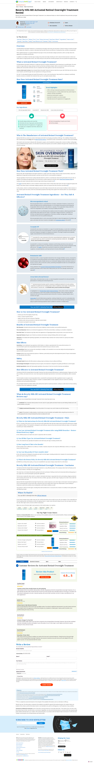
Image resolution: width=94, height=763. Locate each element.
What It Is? (25, 39)
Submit (40, 723)
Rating (30, 39)
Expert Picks (58, 1)
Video (59, 561)
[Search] (76, 2)
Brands (44, 1)
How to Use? (70, 39)
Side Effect (25, 41)
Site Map (17, 751)
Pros (34, 39)
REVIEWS (65, 1)
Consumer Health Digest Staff (31, 21)
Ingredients (63, 39)
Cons (38, 39)
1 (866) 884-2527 (26, 755)
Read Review (55, 531)
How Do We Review (19, 744)
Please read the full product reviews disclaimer (53, 556)
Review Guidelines (37, 678)
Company (71, 1)
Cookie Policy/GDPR (19, 750)
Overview (19, 39)
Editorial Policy (22, 734)
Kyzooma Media (69, 760)
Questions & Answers (34, 561)
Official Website (58, 307)
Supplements (51, 1)
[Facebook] (59, 752)
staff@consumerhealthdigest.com (21, 754)
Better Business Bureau (40, 139)
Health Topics (37, 1)
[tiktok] (70, 752)
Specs (66, 22)
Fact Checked (28, 27)
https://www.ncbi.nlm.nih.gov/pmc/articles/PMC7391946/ (52, 695)
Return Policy (18, 748)
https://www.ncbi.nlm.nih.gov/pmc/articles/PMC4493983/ (40, 696)
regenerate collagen (60, 220)
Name (18, 656)
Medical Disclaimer (49, 746)
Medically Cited (21, 27)
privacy (28, 728)
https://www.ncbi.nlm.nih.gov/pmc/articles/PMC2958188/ (36, 698)
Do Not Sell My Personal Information (44, 752)
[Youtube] (61, 752)
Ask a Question (53, 25)
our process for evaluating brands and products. (57, 32)
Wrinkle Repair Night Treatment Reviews (49, 291)
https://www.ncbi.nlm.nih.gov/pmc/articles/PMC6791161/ (54, 694)
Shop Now (24, 103)
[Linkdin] (68, 752)
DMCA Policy (28, 734)
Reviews (45, 41)
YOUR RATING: (19, 653)
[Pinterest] (63, 752)
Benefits (19, 41)
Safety (30, 41)
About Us (17, 734)
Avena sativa (33, 298)
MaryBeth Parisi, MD (30, 23)
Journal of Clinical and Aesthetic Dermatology (51, 266)
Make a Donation (62, 746)
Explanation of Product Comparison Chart (47, 551)
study (20, 183)
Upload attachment (20, 671)
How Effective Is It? (37, 41)
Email (48, 656)
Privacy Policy (46, 750)
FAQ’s (50, 41)
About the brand (44, 39)
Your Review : (19, 660)
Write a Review (68, 25)
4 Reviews (55, 22)
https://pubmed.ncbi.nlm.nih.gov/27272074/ (47, 699)
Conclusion (55, 41)
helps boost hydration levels (66, 179)
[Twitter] (65, 752)
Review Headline (20, 648)
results (40, 247)
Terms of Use (63, 680)
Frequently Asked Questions (20, 747)
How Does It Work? (54, 39)
